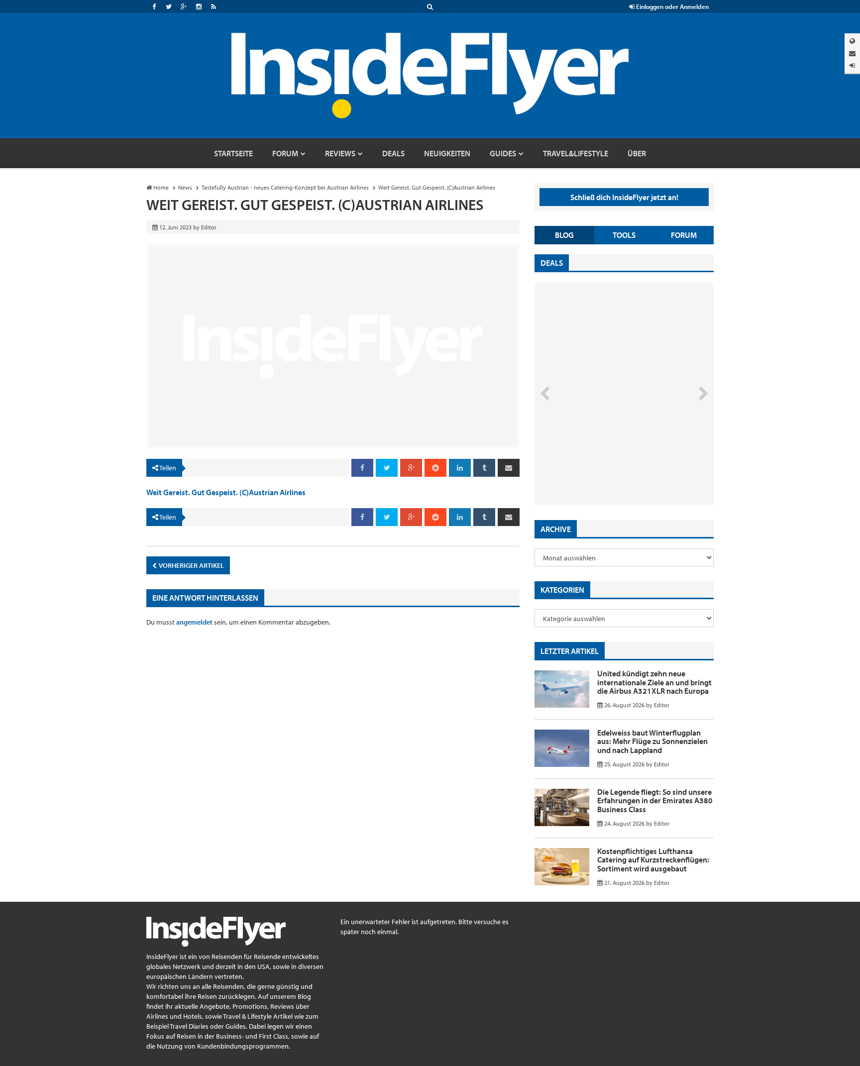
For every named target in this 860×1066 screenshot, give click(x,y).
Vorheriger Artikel (191, 565)
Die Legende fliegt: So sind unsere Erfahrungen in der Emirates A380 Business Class (655, 800)
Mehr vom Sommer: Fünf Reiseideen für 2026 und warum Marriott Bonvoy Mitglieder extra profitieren (607, 463)
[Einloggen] (852, 65)
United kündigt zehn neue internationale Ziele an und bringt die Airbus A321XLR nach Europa (654, 682)
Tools (624, 235)
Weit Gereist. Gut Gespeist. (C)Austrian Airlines (226, 492)
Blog (564, 235)
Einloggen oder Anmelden (672, 6)
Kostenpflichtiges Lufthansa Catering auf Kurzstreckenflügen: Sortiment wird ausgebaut (653, 859)
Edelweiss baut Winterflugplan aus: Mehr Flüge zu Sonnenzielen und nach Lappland (652, 741)
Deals (551, 263)
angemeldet (194, 622)
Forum (684, 235)
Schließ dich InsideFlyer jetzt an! (624, 197)
